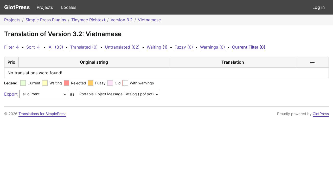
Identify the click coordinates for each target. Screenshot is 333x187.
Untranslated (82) (122, 47)
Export (11, 94)
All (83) (56, 47)
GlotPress (17, 7)
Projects (45, 7)
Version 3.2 (122, 19)
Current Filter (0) (248, 47)
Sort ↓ (33, 47)
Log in (318, 7)
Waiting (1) (157, 47)
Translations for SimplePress (42, 113)
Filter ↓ (11, 47)
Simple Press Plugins (45, 19)
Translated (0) (84, 47)
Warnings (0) (212, 47)
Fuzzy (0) (184, 47)
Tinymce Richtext (88, 19)
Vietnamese (149, 19)
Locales (68, 7)
